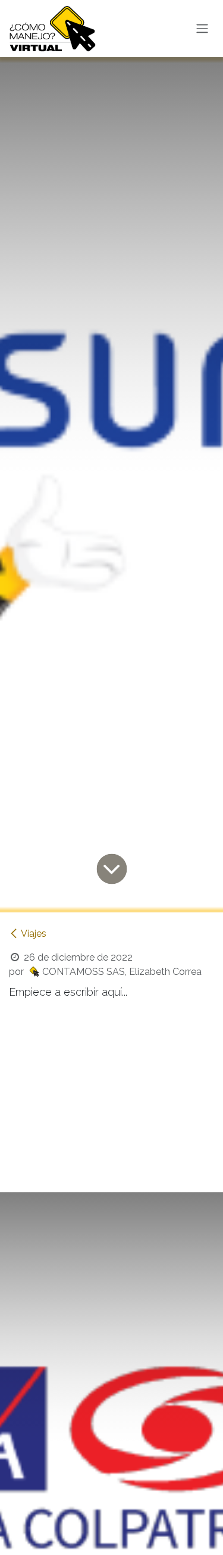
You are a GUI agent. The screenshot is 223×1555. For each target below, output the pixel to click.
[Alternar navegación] (202, 29)
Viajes (33, 933)
